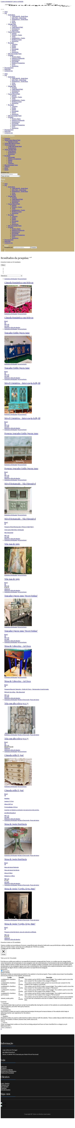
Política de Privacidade (7, 1073)
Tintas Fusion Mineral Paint (12, 140)
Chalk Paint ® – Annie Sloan (20, 16)
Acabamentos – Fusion (18, 38)
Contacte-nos (8, 71)
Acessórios (15, 30)
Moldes (14, 46)
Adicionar (7, 589)
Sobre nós (4, 1066)
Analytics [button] (3, 1014)
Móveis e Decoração (23, 699)
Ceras (13, 21)
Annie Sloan (11, 15)
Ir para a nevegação (6, 1)
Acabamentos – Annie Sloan (20, 19)
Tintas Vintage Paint (10, 149)
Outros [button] (3, 1021)
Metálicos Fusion (17, 39)
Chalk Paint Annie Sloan (15, 146)
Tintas (13, 36)
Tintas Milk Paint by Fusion (12, 143)
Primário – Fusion (17, 35)
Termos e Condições (7, 1069)
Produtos (3, 1068)
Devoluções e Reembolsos (8, 1071)
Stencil (14, 22)
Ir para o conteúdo (17, 1)
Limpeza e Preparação (18, 58)
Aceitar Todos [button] (20, 948)
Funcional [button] (3, 1001)
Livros (13, 64)
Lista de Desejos (5, 1089)
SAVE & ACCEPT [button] (6, 1026)
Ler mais (6, 326)
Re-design (11, 43)
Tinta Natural (12, 151)
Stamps (14, 47)
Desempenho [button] (5, 1008)
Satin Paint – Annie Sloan (19, 18)
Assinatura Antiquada (10, 279)
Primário (14, 25)
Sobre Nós (7, 69)
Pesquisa (33, 247)
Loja (5, 13)
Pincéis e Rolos (16, 57)
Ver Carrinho (4, 1086)
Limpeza (14, 33)
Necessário (6, 971)
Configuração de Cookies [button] (8, 948)
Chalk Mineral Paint (17, 27)
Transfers (15, 44)
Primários (7, 138)
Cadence (7, 166)
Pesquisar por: (5, 172)
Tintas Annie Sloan (9, 145)
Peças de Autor (9, 67)
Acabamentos (16, 29)
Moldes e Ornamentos (18, 63)
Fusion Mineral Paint (14, 32)
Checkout (3, 1088)
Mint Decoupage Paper (15, 53)
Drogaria (10, 55)
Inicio (6, 11)
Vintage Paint (12, 24)
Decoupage (15, 49)
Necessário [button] (4, 969)
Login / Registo (5, 1083)
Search (6, 245)
